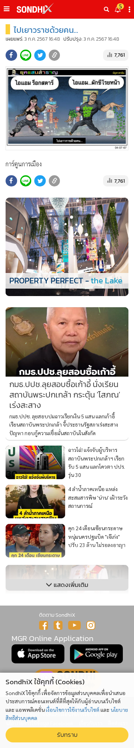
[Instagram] (90, 625)
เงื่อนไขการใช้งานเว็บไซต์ (72, 709)
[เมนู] (6, 9)
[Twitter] (58, 625)
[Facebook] (43, 625)
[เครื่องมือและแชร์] (130, 9)
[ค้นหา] (106, 9)
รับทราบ (67, 734)
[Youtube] (74, 625)
